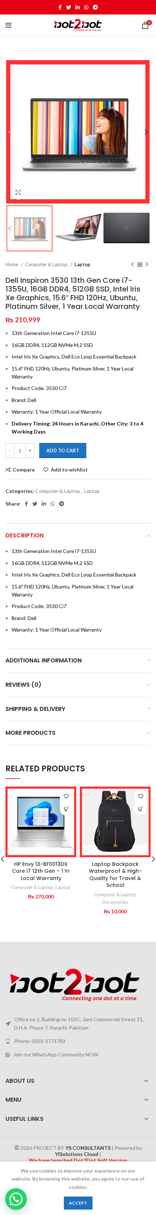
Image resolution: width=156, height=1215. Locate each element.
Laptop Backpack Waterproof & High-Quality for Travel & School (115, 874)
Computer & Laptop (47, 264)
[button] (66, 809)
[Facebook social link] (60, 7)
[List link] (78, 1041)
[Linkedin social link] (77, 7)
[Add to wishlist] (66, 796)
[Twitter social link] (68, 7)
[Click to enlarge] (18, 192)
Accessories (115, 902)
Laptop (82, 264)
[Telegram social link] (95, 7)
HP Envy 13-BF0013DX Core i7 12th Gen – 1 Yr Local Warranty (41, 871)
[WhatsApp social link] (86, 7)
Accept (78, 1203)
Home (12, 264)
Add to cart (62, 450)
